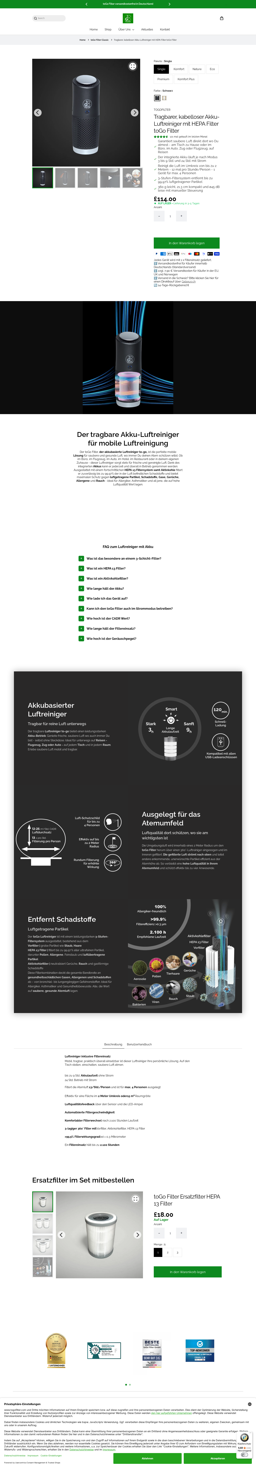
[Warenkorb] (221, 18)
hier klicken (154, 3)
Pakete (163, 61)
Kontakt (165, 29)
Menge (159, 1244)
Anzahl (158, 207)
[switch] (244, 1455)
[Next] (169, 4)
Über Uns (124, 29)
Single (161, 69)
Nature (197, 69)
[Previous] (87, 4)
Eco (212, 69)
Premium (163, 79)
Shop (108, 29)
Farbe (163, 90)
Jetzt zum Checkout (186, 230)
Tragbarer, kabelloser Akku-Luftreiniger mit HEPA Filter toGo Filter (145, 40)
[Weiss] (164, 98)
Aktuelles (147, 29)
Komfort (179, 69)
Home (94, 29)
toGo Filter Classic (100, 40)
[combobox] (50, 18)
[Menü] (250, 1433)
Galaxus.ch (189, 281)
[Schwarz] (157, 98)
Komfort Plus (186, 79)
